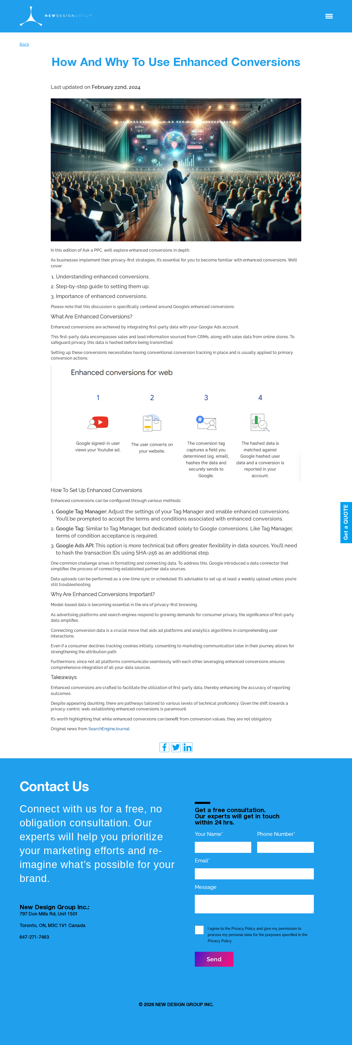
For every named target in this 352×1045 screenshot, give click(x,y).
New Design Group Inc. (184, 1005)
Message (205, 887)
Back (24, 44)
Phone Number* (276, 834)
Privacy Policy (243, 929)
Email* (202, 860)
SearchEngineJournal (109, 728)
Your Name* (209, 834)
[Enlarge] (294, 105)
